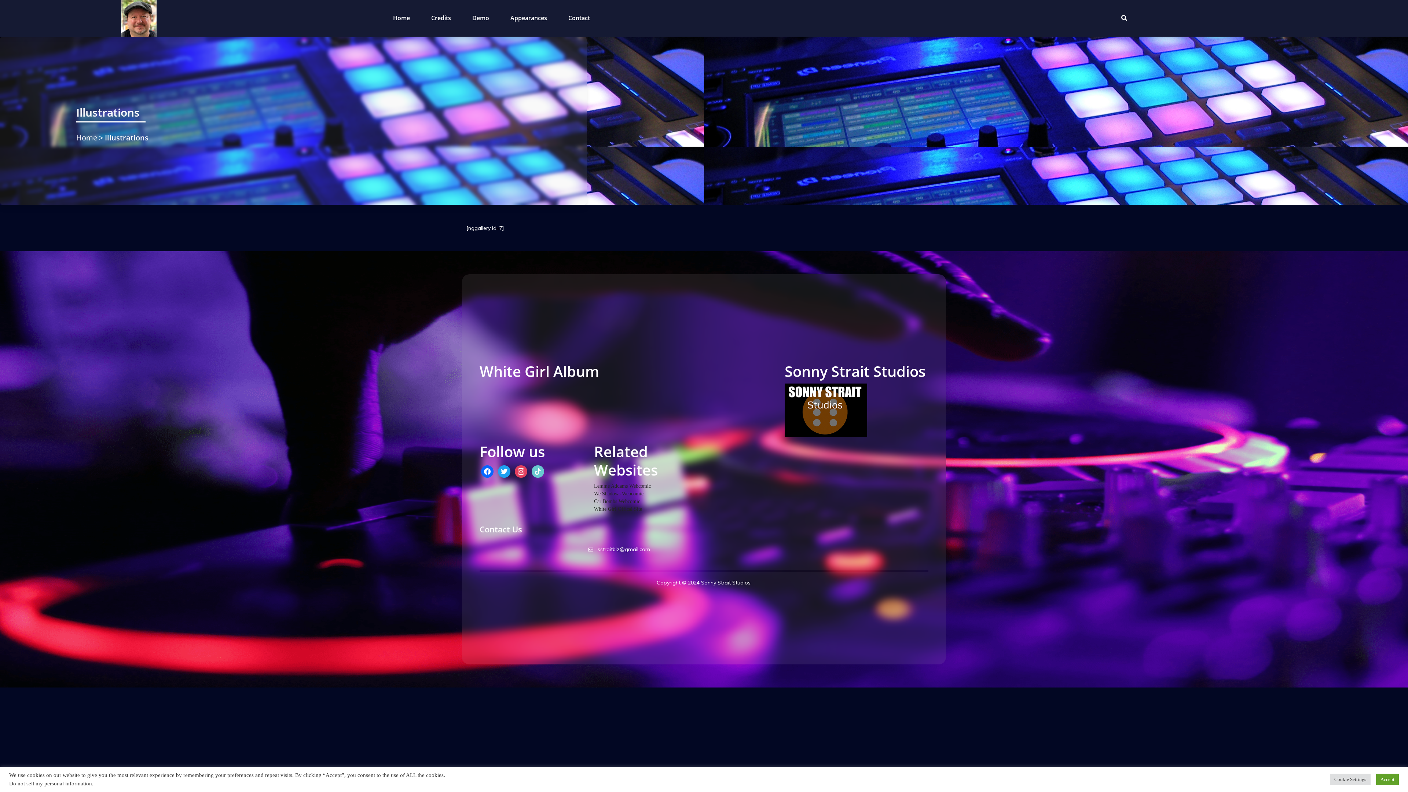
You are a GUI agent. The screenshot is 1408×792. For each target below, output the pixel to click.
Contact (579, 18)
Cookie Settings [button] (1350, 779)
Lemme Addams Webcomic (622, 486)
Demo (480, 18)
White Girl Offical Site (618, 509)
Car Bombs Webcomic (617, 501)
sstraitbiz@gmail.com (623, 549)
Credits (441, 18)
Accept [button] (1387, 779)
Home (401, 18)
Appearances (528, 18)
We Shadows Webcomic (619, 493)
